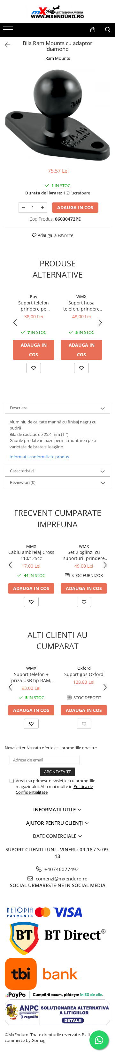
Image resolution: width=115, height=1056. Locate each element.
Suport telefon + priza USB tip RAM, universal (31, 677)
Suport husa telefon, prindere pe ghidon (81, 306)
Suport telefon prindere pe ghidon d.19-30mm (33, 306)
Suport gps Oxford (83, 674)
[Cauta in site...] (108, 29)
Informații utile (55, 809)
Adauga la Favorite (54, 235)
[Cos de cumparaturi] (93, 29)
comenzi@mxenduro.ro (61, 878)
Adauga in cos (75, 207)
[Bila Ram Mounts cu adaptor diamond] (57, 115)
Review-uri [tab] (22, 482)
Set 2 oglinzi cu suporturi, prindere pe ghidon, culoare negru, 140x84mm (84, 555)
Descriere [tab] (18, 408)
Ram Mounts (57, 58)
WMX (81, 296)
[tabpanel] (57, 115)
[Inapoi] (5, 45)
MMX (31, 546)
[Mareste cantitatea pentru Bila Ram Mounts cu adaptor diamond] (42, 207)
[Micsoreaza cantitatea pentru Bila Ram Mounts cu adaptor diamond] (23, 207)
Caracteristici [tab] (22, 471)
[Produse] (8, 31)
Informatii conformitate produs (39, 457)
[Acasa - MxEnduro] (57, 12)
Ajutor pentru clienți (55, 823)
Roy (33, 296)
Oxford (84, 668)
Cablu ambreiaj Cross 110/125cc (31, 555)
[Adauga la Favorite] (33, 368)
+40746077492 (61, 869)
